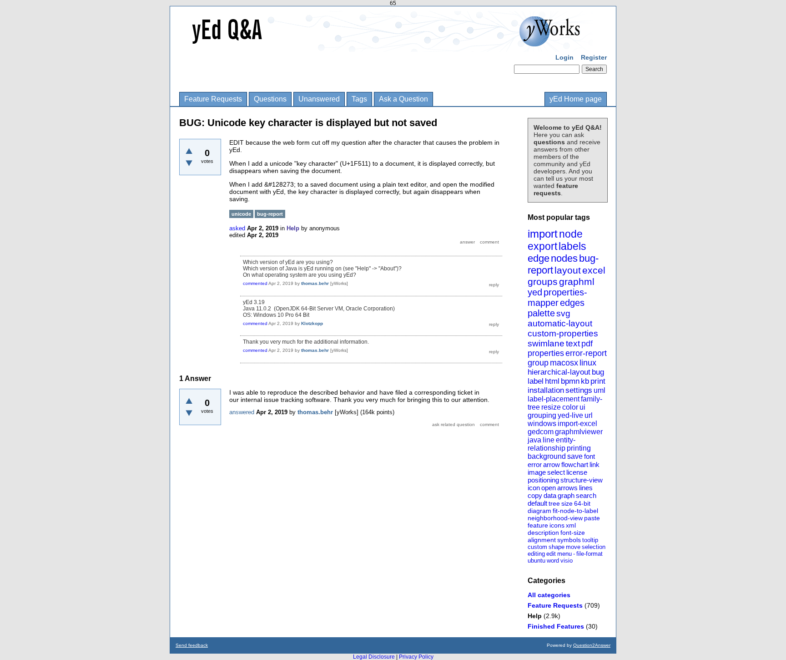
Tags (359, 99)
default (537, 503)
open (548, 488)
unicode (241, 214)
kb (585, 381)
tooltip (590, 540)
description (543, 532)
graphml (577, 281)
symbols (569, 539)
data (550, 495)
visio (566, 560)
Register (594, 57)
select (556, 472)
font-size (572, 532)
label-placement (553, 399)
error (535, 464)
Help (535, 615)
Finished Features (556, 626)
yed (535, 292)
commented (255, 283)
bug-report (270, 214)
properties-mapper (557, 297)
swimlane (546, 343)
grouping (542, 415)
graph (566, 495)
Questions (270, 99)
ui (582, 407)
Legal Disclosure (374, 657)
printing (579, 448)
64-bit (582, 503)
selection (593, 546)
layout (567, 270)
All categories (549, 595)
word (553, 560)
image (537, 472)
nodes (564, 258)
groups (543, 281)
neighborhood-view (555, 518)
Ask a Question (403, 99)
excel (593, 270)
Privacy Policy (416, 657)
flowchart (574, 464)
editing (536, 553)
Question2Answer (591, 645)
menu (564, 553)
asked (237, 228)
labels (572, 246)
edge (538, 258)
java (534, 440)
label (536, 381)
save (575, 456)
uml (599, 390)
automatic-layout (560, 323)
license (576, 472)
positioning (543, 480)
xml (571, 525)
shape (556, 546)
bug (598, 372)
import (543, 234)
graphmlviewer (579, 432)
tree (554, 503)
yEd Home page (575, 99)
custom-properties (563, 333)
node (571, 234)
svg (563, 313)
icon (534, 488)
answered (241, 412)
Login (564, 57)
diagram (539, 510)
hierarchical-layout (559, 372)
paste (592, 518)
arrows (567, 488)
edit (551, 553)
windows (542, 423)
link (595, 464)
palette (541, 313)
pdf (587, 343)
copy (535, 495)
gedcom (541, 432)
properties (546, 353)
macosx (564, 362)
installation (546, 390)
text (573, 343)
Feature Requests (213, 99)
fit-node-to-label (575, 510)
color (570, 407)
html (552, 381)
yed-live (570, 415)
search (586, 495)
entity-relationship (551, 444)
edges (572, 303)
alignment (542, 539)
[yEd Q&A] (386, 46)
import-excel (577, 423)
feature (538, 525)
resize (551, 407)
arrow (551, 464)
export (542, 246)
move (573, 546)
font (589, 456)
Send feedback (192, 645)
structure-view (581, 480)
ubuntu (536, 560)
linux (587, 362)
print (597, 381)
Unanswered (319, 99)
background (547, 456)
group (538, 362)
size (567, 503)
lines (586, 488)
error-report (586, 353)
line (548, 440)
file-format (589, 553)
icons (556, 525)
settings (578, 390)
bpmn (570, 381)
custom (537, 546)
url (588, 415)
